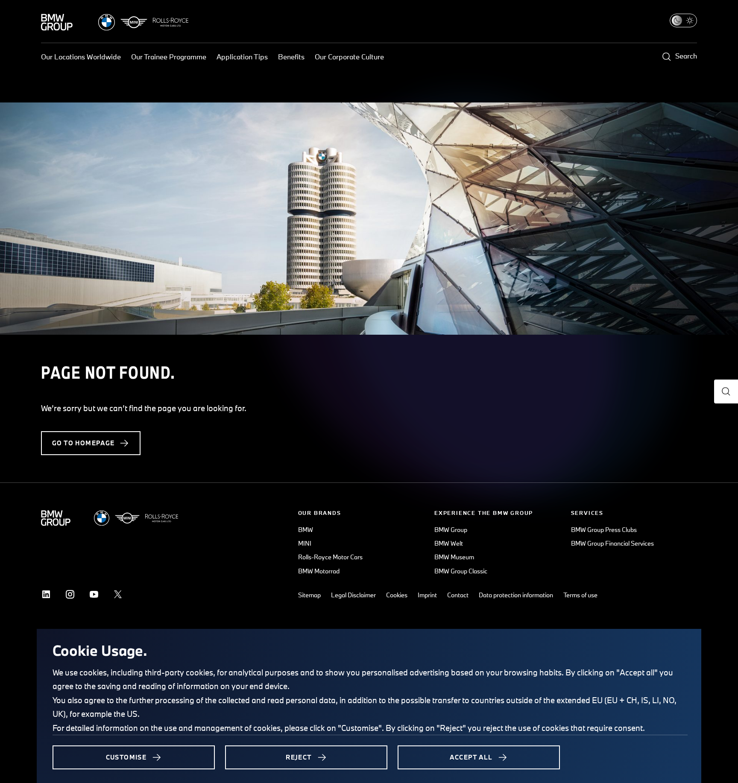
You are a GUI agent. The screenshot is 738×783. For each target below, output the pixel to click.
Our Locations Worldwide (81, 56)
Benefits (291, 56)
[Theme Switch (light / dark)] (683, 20)
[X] (118, 594)
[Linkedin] (46, 594)
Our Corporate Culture (349, 56)
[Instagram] (70, 594)
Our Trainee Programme (168, 56)
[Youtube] (94, 594)
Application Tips (242, 56)
